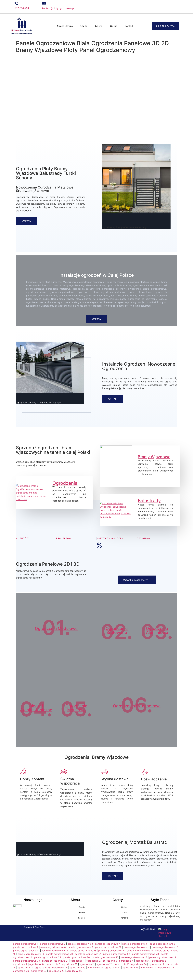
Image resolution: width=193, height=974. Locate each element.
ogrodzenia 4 (126, 960)
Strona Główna (65, 26)
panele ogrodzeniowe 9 (80, 947)
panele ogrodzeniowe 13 (26, 950)
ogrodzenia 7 (20, 964)
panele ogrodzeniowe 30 (26, 960)
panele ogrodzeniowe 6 (162, 943)
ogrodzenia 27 (38, 970)
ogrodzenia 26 (21, 970)
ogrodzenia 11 (87, 964)
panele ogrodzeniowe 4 (107, 943)
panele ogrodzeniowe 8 (53, 947)
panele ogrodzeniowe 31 (55, 960)
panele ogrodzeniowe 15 (83, 950)
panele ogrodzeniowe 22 (116, 954)
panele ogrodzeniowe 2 (52, 943)
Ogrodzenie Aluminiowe (157, 630)
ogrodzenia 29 (74, 970)
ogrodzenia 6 (159, 960)
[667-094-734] (16, 3)
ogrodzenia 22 (113, 967)
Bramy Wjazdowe (154, 456)
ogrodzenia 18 (42, 967)
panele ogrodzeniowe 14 (55, 950)
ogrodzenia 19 (60, 967)
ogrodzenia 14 (139, 964)
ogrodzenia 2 (93, 960)
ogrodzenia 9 (53, 964)
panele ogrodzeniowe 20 (59, 954)
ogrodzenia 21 (95, 967)
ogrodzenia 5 (142, 960)
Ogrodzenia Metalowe (76, 707)
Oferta (83, 26)
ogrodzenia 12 (104, 964)
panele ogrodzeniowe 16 (111, 950)
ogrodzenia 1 (77, 960)
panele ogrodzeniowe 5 (135, 943)
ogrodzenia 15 (156, 964)
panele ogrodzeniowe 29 (162, 957)
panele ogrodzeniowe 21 (88, 954)
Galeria (98, 26)
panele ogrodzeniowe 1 (25, 943)
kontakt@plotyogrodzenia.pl (58, 8)
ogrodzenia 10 (69, 964)
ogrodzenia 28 (56, 970)
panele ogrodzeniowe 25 (47, 957)
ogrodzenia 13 (121, 964)
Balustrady (149, 500)
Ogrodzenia (64, 483)
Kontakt (129, 26)
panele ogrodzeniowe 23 (145, 954)
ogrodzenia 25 (166, 967)
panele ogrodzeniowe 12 (165, 947)
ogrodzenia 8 (36, 964)
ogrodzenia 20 (77, 967)
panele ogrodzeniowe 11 (136, 947)
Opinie (113, 26)
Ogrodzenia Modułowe (56, 628)
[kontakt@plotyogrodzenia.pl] (44, 3)
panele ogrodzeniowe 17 (140, 950)
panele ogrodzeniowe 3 (80, 943)
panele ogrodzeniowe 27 (105, 957)
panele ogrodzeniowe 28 (134, 957)
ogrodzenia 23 (130, 967)
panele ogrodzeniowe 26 (76, 957)
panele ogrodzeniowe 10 (108, 947)
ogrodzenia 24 (148, 967)
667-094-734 (22, 8)
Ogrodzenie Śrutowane (117, 630)
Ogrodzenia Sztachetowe (137, 705)
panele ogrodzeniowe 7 (25, 947)
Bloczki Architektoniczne (36, 707)
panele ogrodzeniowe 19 (31, 954)
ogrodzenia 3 (110, 960)
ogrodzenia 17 (25, 967)
